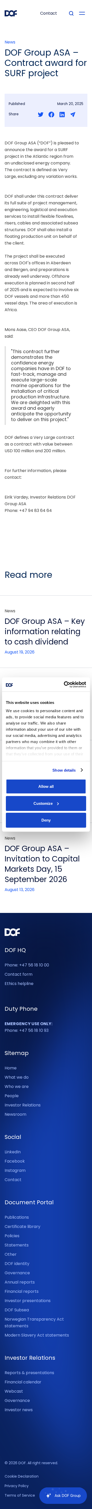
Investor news (19, 1410)
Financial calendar (23, 1382)
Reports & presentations (29, 1373)
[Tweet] (40, 114)
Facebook (15, 1161)
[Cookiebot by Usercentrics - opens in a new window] (65, 684)
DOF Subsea (17, 1310)
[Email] (72, 114)
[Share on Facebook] (51, 114)
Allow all (46, 786)
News (10, 42)
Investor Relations (23, 1105)
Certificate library (22, 1226)
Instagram (15, 1170)
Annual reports (20, 1282)
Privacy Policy (17, 1486)
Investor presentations (28, 1301)
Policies (12, 1236)
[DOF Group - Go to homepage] (11, 13)
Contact (13, 1180)
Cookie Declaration (22, 1476)
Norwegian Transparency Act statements (34, 1322)
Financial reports (22, 1291)
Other (11, 1254)
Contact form (18, 974)
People (12, 1096)
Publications (17, 1217)
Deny (46, 820)
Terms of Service (20, 1495)
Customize (43, 803)
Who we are (17, 1086)
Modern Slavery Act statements (37, 1335)
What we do (17, 1077)
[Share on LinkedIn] (62, 114)
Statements (17, 1245)
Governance (17, 1273)
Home (11, 1068)
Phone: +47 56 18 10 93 (28, 1027)
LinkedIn (13, 1152)
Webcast (14, 1391)
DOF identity (17, 1264)
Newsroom (15, 1114)
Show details (64, 770)
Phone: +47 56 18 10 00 (27, 965)
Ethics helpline (19, 984)
